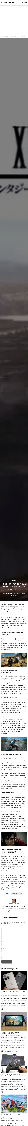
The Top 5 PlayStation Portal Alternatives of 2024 (10, 1033)
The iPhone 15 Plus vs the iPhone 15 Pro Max (13, 992)
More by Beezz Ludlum (16, 912)
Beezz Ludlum (8, 593)
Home (2, 36)
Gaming (6, 36)
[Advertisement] (14, 20)
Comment (4, 926)
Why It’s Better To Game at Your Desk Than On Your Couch (13, 1075)
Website (3, 954)
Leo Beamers (8, 1009)
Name (3, 941)
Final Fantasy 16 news (17, 893)
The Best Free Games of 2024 (10, 1115)
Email (3, 948)
